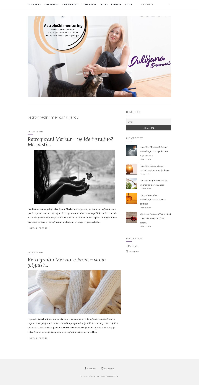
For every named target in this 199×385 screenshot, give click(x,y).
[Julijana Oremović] (99, 56)
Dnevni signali (70, 5)
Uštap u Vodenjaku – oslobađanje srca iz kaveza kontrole (153, 199)
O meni (128, 5)
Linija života (89, 5)
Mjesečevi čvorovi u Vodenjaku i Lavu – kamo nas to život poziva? (155, 218)
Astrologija (51, 5)
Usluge (104, 5)
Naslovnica (34, 5)
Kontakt (116, 5)
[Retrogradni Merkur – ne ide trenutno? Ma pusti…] (74, 177)
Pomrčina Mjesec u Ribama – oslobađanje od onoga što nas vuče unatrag (154, 151)
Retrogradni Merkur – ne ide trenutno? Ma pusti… (70, 142)
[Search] (169, 5)
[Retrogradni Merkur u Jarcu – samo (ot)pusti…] (74, 292)
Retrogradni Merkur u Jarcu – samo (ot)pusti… (67, 262)
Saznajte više (38, 228)
